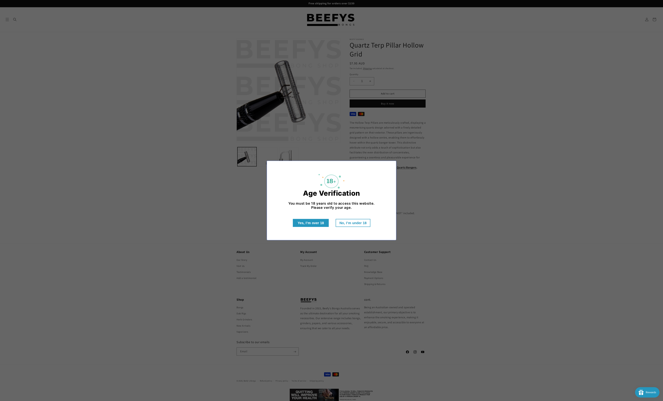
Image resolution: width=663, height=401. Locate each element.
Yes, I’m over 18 (311, 223)
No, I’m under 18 (353, 223)
